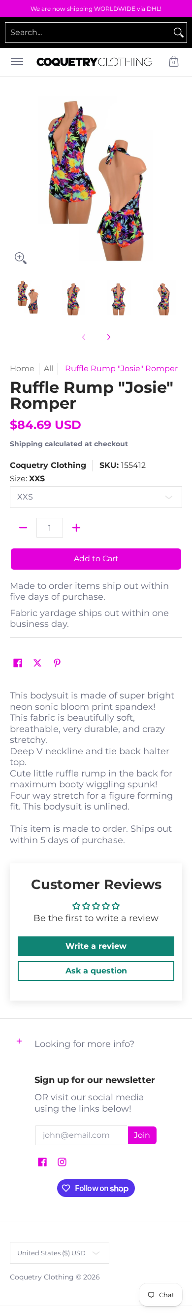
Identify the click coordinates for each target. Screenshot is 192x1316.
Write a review (96, 946)
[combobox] (88, 32)
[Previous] (17, 183)
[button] (173, 62)
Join (142, 1135)
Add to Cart (96, 558)
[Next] (175, 183)
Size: (27, 478)
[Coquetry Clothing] (94, 62)
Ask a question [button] (96, 970)
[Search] (179, 32)
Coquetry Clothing (48, 465)
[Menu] (16, 62)
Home (22, 368)
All (48, 368)
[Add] (76, 528)
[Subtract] (23, 528)
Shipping (26, 443)
